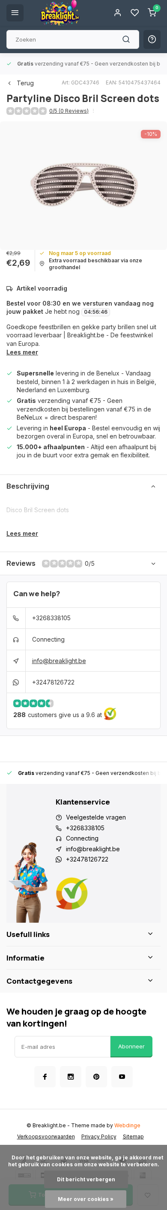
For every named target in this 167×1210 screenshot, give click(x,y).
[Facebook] (45, 1076)
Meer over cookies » (85, 1199)
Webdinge (127, 1125)
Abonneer (131, 1046)
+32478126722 (53, 682)
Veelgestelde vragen (96, 817)
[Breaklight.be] (60, 13)
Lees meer (22, 352)
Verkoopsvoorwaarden (46, 1136)
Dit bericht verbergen (86, 1179)
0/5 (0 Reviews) (69, 111)
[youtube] (122, 1076)
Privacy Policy (98, 1136)
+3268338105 (51, 618)
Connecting (48, 639)
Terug (25, 83)
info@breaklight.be (59, 660)
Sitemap (133, 1136)
